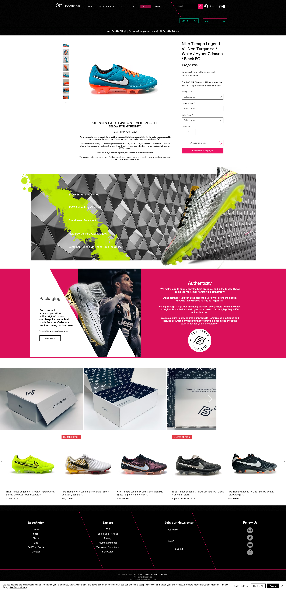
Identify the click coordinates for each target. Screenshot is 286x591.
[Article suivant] (284, 465)
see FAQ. (157, 139)
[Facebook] (250, 555)
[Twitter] (250, 541)
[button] (106, 6)
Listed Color (188, 106)
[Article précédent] (2, 465)
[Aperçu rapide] (32, 465)
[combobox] (202, 100)
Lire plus (186, 89)
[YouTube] (250, 548)
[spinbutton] (188, 135)
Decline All (258, 585)
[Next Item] (280, 402)
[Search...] (200, 6)
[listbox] (189, 20)
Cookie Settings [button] (241, 585)
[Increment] (193, 135)
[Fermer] (282, 586)
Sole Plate (187, 118)
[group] (143, 471)
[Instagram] (250, 534)
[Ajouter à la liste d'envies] (220, 146)
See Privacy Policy (18, 587)
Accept (273, 585)
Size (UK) (187, 95)
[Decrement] (184, 135)
